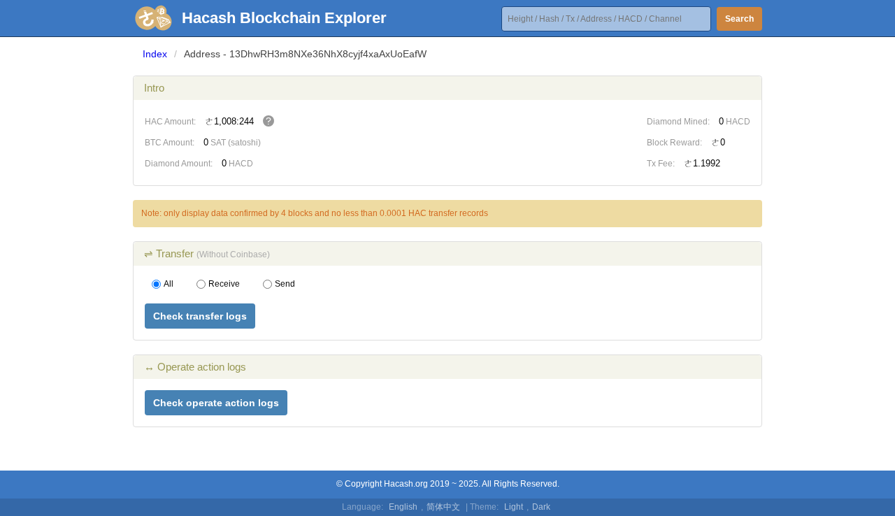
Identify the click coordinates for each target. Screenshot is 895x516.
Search (739, 19)
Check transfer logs (200, 316)
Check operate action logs (216, 402)
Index (155, 53)
